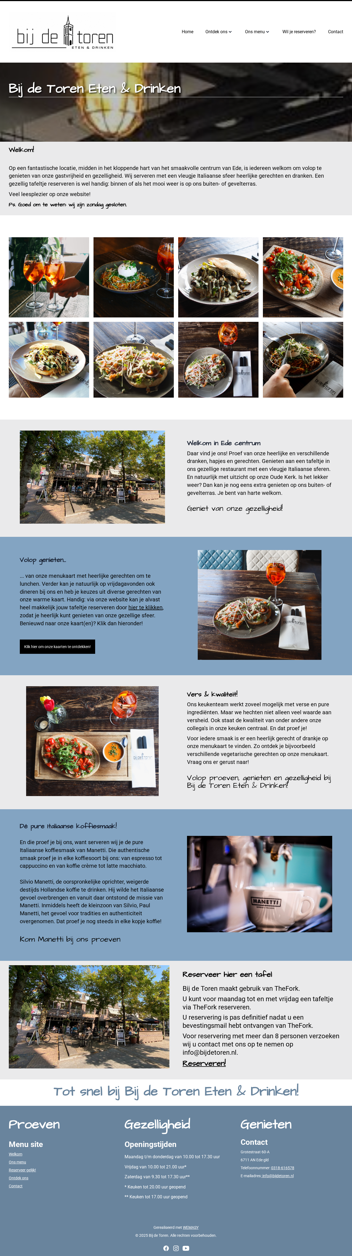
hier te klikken (145, 607)
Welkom (15, 1154)
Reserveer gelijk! (22, 1170)
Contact (16, 1186)
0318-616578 (282, 1168)
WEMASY (191, 1227)
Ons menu (17, 1162)
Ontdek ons (18, 1178)
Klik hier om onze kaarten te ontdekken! (57, 646)
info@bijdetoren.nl (278, 1176)
